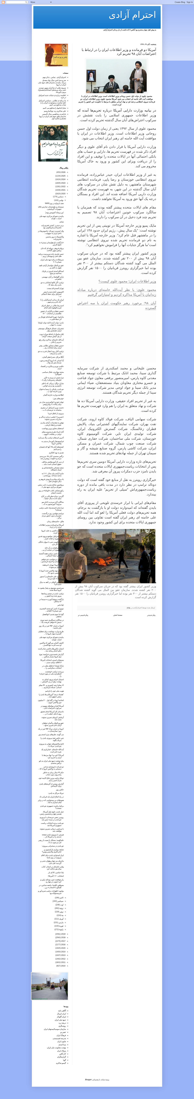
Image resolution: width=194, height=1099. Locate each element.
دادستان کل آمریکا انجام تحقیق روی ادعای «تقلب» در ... (52, 713)
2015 (63, 948)
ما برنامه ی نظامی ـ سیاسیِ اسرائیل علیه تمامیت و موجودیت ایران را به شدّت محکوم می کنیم (52, 103)
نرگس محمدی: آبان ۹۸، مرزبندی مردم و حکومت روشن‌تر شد (52, 457)
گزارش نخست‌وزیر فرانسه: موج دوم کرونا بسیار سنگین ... (51, 655)
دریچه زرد (62, 1023)
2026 (63, 172)
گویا (64, 1060)
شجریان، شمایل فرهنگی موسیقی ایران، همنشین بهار (51, 329)
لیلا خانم (61, 605)
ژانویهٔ (61, 929)
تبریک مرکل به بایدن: (56, 793)
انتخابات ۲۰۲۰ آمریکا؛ (56, 876)
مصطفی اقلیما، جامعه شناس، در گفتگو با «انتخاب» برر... (51, 886)
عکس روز (60, 790)
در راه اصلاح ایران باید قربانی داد (52, 797)
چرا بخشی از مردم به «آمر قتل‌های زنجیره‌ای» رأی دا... (52, 379)
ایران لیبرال (61, 1014)
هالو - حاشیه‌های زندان (55, 521)
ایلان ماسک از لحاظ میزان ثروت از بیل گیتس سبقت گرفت (51, 335)
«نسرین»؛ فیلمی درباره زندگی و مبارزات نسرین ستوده (51, 418)
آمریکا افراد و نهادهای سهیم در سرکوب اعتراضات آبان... (52, 707)
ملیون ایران (61, 1041)
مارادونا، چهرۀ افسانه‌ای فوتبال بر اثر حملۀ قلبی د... (51, 318)
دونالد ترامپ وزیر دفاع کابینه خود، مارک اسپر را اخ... (51, 779)
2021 (63, 190)
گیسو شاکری (61, 1063)
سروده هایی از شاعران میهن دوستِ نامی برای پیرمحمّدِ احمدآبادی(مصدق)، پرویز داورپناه (52, 90)
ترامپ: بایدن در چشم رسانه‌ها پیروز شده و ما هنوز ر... (52, 595)
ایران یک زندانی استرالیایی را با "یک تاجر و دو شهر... (52, 301)
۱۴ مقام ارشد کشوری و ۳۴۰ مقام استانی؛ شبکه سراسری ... (51, 686)
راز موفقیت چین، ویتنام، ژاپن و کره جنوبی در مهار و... (52, 881)
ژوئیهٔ (61, 908)
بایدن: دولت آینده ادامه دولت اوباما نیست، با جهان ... (51, 324)
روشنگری (62, 1026)
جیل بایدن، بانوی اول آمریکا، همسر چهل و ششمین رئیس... (51, 813)
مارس (60, 922)
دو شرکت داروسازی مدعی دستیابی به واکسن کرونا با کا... (51, 768)
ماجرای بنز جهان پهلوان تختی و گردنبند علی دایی (52, 862)
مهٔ (62, 915)
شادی (61, 222)
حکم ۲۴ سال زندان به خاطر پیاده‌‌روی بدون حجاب (53, 773)
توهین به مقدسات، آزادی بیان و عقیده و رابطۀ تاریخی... (52, 424)
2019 (63, 934)
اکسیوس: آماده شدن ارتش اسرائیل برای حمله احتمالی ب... (52, 294)
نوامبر (61, 200)
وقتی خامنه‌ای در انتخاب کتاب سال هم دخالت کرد (53, 868)
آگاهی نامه (62, 1011)
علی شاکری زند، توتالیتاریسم (55, 111)
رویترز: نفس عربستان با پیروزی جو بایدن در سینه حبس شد (52, 818)
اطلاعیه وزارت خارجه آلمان (53, 395)
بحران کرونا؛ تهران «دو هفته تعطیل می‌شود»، (53, 566)
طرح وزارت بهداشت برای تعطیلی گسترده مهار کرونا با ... (51, 632)
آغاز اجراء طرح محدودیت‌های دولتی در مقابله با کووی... (53, 433)
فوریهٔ (61, 926)
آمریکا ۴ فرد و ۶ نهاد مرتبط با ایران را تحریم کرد (53, 756)
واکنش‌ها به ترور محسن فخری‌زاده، (55, 238)
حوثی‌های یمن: (58, 398)
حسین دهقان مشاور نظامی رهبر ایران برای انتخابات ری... (51, 347)
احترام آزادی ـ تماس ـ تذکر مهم (54, 77)
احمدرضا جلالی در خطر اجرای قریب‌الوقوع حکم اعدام (52, 307)
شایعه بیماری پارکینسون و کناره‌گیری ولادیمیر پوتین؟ (53, 851)
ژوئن (61, 912)
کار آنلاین (62, 1054)
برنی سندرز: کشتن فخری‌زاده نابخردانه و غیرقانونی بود (52, 226)
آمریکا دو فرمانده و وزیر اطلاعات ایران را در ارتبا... (51, 526)
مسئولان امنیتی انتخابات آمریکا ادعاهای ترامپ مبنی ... (52, 661)
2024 (63, 179)
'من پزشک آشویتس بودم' (54, 212)
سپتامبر (60, 901)
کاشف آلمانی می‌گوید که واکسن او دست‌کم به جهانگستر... (52, 644)
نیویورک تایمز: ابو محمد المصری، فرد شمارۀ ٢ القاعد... (51, 610)
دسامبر (60, 197)
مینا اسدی (62, 1045)
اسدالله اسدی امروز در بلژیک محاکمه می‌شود (53, 272)
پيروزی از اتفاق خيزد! (56, 413)
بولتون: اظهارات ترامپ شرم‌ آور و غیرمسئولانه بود (51, 892)
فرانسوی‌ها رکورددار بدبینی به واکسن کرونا (53, 442)
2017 (63, 941)
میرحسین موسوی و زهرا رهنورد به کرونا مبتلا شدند (51, 589)
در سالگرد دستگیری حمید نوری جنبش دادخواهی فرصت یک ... (51, 621)
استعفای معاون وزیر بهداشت (53, 428)
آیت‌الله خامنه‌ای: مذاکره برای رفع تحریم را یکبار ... (51, 341)
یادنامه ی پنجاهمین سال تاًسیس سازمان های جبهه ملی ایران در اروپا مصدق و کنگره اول (52, 116)
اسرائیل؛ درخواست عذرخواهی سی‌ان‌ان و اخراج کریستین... (52, 560)
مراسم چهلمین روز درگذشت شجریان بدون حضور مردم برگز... (53, 515)
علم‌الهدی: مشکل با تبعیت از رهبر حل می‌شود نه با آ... (51, 841)
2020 (63, 194)
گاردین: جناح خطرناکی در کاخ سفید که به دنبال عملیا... (52, 497)
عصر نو (63, 1032)
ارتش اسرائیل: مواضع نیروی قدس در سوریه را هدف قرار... (51, 537)
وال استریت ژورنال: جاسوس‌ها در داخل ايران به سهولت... (51, 232)
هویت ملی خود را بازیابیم (54, 691)
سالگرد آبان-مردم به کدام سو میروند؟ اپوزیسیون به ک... (53, 503)
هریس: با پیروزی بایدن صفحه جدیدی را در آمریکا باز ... (53, 836)
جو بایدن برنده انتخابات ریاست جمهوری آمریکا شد (52, 824)
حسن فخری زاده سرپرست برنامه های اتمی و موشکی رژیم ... (51, 255)
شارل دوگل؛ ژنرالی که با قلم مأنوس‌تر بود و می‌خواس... (53, 384)
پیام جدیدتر (151, 615)
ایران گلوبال (61, 1017)
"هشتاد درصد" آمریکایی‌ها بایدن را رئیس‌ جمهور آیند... (51, 695)
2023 (63, 183)
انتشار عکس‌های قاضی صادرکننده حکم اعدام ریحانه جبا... (51, 650)
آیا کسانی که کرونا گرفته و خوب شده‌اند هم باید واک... (52, 362)
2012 (63, 959)
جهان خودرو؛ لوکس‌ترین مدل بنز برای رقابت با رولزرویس (51, 403)
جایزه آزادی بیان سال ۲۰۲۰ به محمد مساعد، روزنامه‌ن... (53, 474)
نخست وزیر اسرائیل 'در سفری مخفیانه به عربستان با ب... (52, 409)
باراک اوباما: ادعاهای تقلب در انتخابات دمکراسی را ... (53, 667)
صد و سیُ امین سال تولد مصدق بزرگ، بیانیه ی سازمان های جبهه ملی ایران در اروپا (52, 82)
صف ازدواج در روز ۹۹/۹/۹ (54, 203)
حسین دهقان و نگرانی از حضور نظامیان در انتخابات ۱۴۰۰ (52, 312)
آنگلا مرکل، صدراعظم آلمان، (53, 357)
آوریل (61, 919)
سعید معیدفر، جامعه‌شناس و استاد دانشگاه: (53, 469)
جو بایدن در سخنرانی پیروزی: (53, 846)
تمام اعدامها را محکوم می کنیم (54, 108)
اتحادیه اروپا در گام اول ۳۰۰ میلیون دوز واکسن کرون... (51, 701)
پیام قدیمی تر (83, 615)
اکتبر (61, 898)
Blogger (88, 1080)
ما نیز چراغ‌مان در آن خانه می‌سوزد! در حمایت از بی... (52, 549)
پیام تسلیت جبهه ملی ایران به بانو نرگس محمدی (51, 762)
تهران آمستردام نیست (55, 288)
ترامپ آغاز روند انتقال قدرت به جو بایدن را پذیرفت (51, 352)
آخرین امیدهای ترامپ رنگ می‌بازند (51, 438)
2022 (63, 186)
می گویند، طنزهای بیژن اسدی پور (51, 734)
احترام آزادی (132, 15)
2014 (63, 952)
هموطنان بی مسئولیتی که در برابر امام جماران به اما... (51, 801)
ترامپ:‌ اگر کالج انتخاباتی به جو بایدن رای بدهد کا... (52, 283)
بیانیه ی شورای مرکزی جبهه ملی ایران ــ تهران (51, 217)
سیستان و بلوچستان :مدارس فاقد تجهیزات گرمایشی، (51, 208)
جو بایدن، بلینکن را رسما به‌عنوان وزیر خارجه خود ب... (51, 390)
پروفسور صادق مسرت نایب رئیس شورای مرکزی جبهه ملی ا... (51, 486)
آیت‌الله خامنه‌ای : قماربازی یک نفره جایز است (52, 750)
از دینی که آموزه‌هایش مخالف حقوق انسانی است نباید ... (53, 463)
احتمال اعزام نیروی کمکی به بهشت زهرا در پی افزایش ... (52, 680)
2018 (63, 937)
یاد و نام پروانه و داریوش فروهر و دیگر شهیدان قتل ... (51, 480)
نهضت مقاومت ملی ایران (56, 1048)
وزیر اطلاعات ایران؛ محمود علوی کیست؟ (127, 281)
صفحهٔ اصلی (117, 615)
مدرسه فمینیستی (59, 1038)
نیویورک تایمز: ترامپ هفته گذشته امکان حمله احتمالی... (51, 555)
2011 (63, 962)
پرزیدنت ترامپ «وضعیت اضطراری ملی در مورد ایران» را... (51, 674)
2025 (63, 176)
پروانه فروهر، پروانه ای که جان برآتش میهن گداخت (52, 249)
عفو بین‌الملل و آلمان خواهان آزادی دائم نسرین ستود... (53, 724)
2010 (63, 966)
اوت (61, 905)
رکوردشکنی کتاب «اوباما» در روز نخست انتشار (51, 492)
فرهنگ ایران (61, 1035)
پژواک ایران (61, 1051)
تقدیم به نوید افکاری (56, 453)
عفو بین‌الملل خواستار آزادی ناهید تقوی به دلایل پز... (51, 266)
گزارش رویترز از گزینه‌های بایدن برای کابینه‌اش (51, 785)
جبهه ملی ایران (60, 1020)
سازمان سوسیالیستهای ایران (55, 1029)
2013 (63, 955)
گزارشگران (61, 1057)
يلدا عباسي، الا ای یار (56, 872)
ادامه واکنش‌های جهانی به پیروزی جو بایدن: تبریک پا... (51, 745)
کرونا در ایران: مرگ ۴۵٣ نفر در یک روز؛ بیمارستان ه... (51, 730)
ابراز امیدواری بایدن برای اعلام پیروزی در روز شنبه (52, 856)
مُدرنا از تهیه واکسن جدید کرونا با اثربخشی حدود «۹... (51, 572)
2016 (63, 945)
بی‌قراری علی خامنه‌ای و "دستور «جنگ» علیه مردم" (52, 577)
